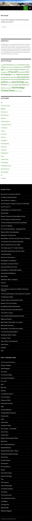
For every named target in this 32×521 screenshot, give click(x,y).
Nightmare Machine (6, 319)
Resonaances (4, 463)
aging (2, 64)
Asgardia (3, 347)
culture (11, 69)
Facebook (27, 69)
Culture (3, 131)
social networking (19, 85)
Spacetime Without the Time (9, 267)
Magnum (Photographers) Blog (9, 438)
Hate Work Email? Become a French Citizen (13, 251)
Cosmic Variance (5, 397)
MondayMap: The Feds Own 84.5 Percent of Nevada (15, 238)
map (18, 74)
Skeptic (3, 469)
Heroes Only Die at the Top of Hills (10, 244)
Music (2, 156)
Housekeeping (5, 143)
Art (2, 102)
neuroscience (23, 77)
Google (3, 72)
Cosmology (4, 127)
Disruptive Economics (7, 403)
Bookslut (3, 390)
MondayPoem (5, 77)
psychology (18, 81)
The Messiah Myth (6, 254)
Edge (2, 406)
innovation (22, 72)
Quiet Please (4, 344)
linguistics (13, 74)
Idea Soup (3, 146)
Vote (2, 350)
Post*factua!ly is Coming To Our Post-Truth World (15, 203)
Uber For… (4, 282)
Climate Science (5, 121)
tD (1, 175)
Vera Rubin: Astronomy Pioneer (9, 263)
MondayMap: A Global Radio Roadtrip (11, 270)
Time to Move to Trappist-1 (8, 200)
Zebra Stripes (4, 213)
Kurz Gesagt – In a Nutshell (8, 428)
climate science (9, 67)
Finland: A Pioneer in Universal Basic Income (13, 216)
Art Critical (4, 371)
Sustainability (4, 172)
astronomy (10, 65)
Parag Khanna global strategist (9, 454)
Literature (3, 150)
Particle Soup (4, 159)
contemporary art (18, 67)
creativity (6, 69)
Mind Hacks (4, 441)
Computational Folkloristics (8, 273)
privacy (10, 82)
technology (18, 87)
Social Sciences (5, 169)
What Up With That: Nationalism (10, 232)
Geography (4, 140)
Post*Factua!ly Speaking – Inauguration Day (13, 229)
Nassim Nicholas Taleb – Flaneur (9, 451)
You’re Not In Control (7, 312)
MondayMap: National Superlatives (10, 306)
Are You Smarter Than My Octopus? (11, 219)
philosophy (13, 79)
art (5, 65)
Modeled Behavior (6, 447)
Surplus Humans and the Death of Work (12, 300)
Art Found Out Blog (6, 375)
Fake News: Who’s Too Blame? (9, 279)
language (7, 74)
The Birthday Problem (7, 297)
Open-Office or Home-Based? (9, 341)
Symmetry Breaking (6, 476)
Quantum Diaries (5, 460)
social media (10, 84)
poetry (28, 79)
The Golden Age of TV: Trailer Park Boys (12, 248)
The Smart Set (5, 504)
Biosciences (4, 112)
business (22, 65)
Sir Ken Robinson (5, 466)
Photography (4, 162)
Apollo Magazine (5, 368)
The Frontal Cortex (6, 495)
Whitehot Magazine (6, 511)
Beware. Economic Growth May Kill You (12, 309)
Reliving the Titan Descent (8, 235)
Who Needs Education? (7, 325)
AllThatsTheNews (6, 365)
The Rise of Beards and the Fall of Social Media (14, 222)
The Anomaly (4, 286)
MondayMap (24, 74)
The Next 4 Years (6, 338)
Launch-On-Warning (6, 225)
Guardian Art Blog (6, 425)
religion (27, 82)
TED (2, 479)
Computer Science (6, 124)
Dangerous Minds (6, 400)
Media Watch (4, 153)
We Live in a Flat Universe (8, 257)
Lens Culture (4, 432)
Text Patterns (5, 482)
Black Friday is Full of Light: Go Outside (11, 322)
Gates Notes (4, 422)
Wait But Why (5, 507)
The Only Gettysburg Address (9, 331)
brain (17, 65)
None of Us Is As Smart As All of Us (10, 194)
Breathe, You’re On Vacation (9, 303)
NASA (15, 77)
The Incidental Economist (8, 498)
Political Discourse (6, 165)
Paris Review (4, 457)
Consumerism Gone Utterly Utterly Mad (12, 241)
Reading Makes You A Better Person (11, 210)
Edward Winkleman (6, 409)
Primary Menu (30, 8)
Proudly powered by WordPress (8, 519)
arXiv (2, 384)
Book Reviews (5, 115)
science (4, 84)
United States (8, 90)
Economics (4, 134)
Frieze (2, 419)
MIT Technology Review (7, 444)
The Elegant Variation (7, 488)
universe (17, 91)
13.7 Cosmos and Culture (8, 362)
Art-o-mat (3, 381)
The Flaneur (4, 492)
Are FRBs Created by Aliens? (9, 197)
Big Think (3, 387)
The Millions (4, 501)
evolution (21, 69)
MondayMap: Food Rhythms (8, 260)
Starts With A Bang (6, 473)
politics (4, 81)
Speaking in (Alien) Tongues (8, 335)
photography (21, 79)
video (20, 91)
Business (3, 118)
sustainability (8, 88)
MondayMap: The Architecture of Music (12, 328)
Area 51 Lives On (5, 207)
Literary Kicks (4, 435)
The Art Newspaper (6, 485)
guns (6, 72)
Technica (3, 178)
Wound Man (4, 276)
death (16, 69)
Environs (3, 137)
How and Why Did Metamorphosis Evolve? (12, 316)
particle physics (5, 79)
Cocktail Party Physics (7, 394)
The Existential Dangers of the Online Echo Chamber (15, 294)
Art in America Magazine (7, 378)
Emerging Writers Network (8, 413)
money (11, 77)
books (15, 64)
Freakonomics (5, 416)
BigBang (3, 108)
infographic (13, 72)
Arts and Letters (5, 105)
